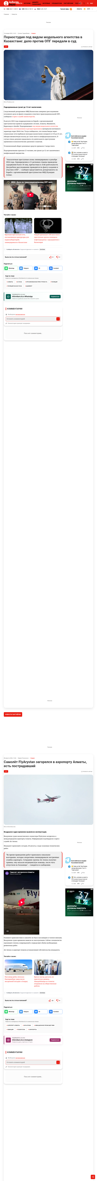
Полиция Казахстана (15, 286)
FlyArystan (21, 1029)
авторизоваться (20, 314)
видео (34, 33)
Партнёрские (68, 3)
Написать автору (87, 46)
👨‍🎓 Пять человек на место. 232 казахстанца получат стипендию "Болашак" (79, 154)
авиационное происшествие (44, 1025)
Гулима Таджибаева (23, 33)
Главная (6, 14)
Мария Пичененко (23, 758)
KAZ (91, 3)
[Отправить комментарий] (58, 319)
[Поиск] (84, 3)
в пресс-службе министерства (23, 117)
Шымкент (29, 286)
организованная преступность (36, 282)
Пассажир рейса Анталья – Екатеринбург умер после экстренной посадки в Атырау (16, 979)
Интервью (46, 3)
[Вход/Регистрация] (87, 3)
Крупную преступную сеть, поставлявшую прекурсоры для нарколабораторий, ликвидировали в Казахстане (17, 238)
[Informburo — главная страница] (12, 3)
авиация (10, 1029)
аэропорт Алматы (14, 1025)
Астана (19, 282)
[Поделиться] (93, 1177)
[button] (85, 9)
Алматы (10, 282)
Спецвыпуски (57, 3)
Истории (27, 3)
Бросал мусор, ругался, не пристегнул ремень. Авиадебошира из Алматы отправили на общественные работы (45, 981)
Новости (19, 3)
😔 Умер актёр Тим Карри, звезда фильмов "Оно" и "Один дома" (79, 143)
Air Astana (27, 1025)
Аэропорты (33, 1029)
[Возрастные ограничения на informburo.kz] (80, 3)
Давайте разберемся (36, 3)
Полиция (54, 282)
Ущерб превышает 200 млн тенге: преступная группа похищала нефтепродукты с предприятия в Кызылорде (47, 238)
